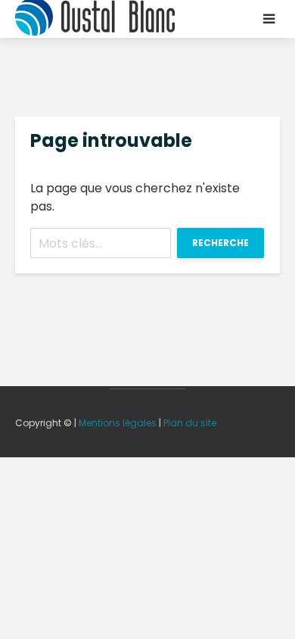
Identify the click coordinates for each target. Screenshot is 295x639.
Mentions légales (118, 422)
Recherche (220, 242)
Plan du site (189, 422)
